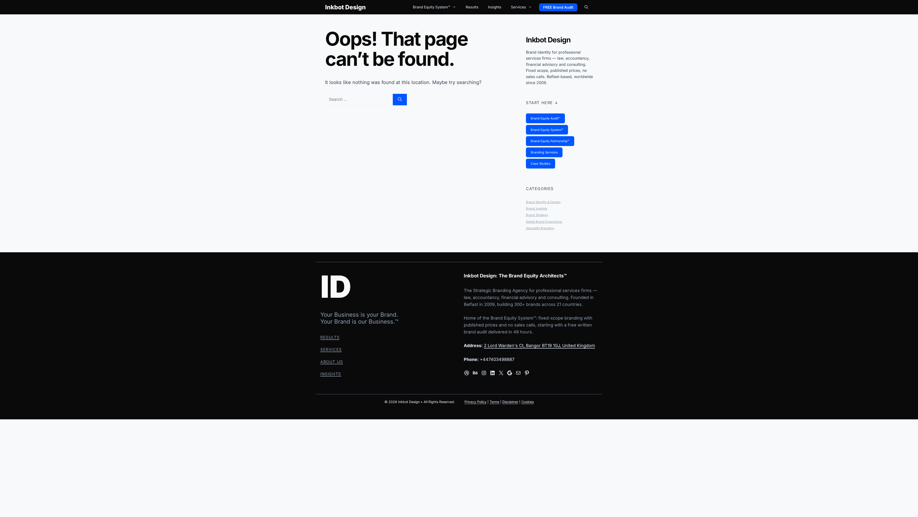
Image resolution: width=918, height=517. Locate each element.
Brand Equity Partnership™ (550, 141)
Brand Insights (536, 208)
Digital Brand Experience (544, 222)
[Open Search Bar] (586, 7)
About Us (331, 361)
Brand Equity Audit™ (545, 118)
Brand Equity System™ (431, 7)
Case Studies (540, 163)
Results (472, 7)
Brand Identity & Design (543, 202)
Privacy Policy (475, 401)
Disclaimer (510, 401)
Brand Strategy (537, 215)
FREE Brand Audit (558, 7)
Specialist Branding (540, 228)
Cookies (527, 401)
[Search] (400, 99)
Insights (494, 7)
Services (518, 7)
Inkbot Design (345, 7)
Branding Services (544, 152)
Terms (494, 401)
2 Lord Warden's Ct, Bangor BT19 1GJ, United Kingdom (539, 345)
